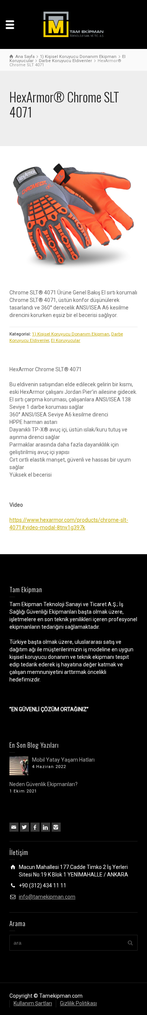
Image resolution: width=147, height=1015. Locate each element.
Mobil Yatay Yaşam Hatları (63, 760)
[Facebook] (35, 827)
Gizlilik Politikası (78, 1003)
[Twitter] (24, 827)
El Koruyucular (65, 340)
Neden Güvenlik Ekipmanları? (43, 784)
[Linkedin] (45, 827)
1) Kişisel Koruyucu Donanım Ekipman (70, 334)
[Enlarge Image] (73, 219)
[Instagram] (56, 827)
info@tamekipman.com (47, 897)
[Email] (13, 827)
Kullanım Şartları (33, 1003)
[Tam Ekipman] (73, 24)
